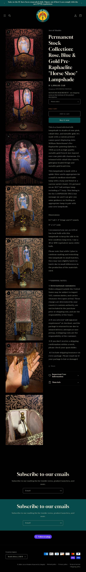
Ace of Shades (27, 564)
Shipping (52, 89)
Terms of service (75, 564)
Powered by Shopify (38, 564)
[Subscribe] (60, 490)
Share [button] (53, 366)
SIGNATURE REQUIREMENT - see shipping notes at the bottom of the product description (64, 95)
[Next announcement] (81, 3)
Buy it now (64, 120)
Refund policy (51, 564)
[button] (4, 15)
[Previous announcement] (4, 3)
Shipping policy (75, 567)
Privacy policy (63, 564)
